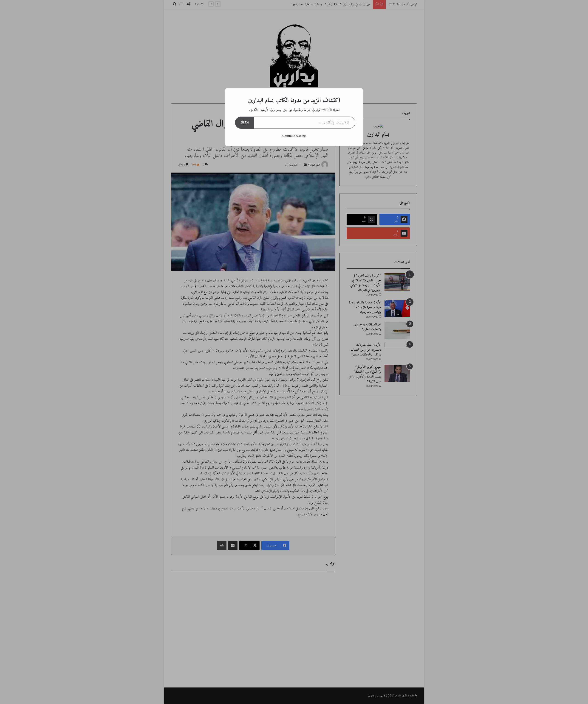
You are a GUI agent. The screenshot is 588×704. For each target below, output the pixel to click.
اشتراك (244, 122)
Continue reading (294, 136)
